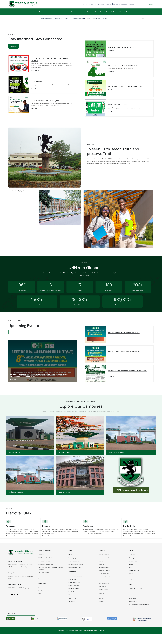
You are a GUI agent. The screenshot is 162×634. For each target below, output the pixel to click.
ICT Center (114, 12)
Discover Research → (48, 536)
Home (35, 12)
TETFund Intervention (88, 4)
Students (57, 18)
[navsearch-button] (143, 18)
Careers (101, 594)
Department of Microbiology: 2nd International (127, 371)
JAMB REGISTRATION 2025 (117, 104)
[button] (13, 46)
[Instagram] (15, 594)
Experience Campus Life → (131, 536)
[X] (18, 594)
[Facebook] (9, 594)
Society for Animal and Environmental (123, 333)
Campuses (74, 12)
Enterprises (108, 4)
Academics (42, 12)
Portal (151, 4)
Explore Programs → (89, 536)
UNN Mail (118, 4)
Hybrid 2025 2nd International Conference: (125, 87)
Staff (66, 18)
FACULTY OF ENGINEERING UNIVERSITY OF (123, 66)
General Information (45, 18)
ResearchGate (124, 4)
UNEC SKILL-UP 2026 (38, 81)
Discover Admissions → (13, 536)
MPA (120, 12)
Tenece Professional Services (96, 630)
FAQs (114, 4)
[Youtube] (12, 594)
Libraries (64, 12)
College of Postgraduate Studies (81, 18)
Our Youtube (96, 18)
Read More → (35, 70)
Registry (82, 12)
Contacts (131, 4)
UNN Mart (104, 18)
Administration (54, 12)
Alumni (88, 12)
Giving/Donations (99, 4)
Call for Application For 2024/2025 (122, 47)
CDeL (96, 12)
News (127, 12)
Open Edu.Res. (104, 12)
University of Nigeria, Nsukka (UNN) (45, 101)
